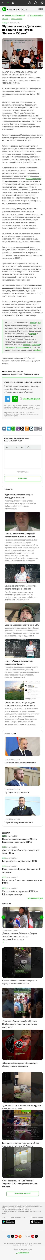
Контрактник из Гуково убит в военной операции (21, 870)
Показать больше (22, 1193)
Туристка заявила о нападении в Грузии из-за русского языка (21, 1107)
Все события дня (35, 898)
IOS (39, 323)
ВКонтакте (10, 347)
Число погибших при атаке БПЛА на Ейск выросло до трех (20, 893)
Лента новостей (16, 19)
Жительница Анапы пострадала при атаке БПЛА (22, 882)
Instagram (36, 345)
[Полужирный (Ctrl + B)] (6, 447)
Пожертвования (37, 1217)
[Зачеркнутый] (21, 447)
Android (33, 323)
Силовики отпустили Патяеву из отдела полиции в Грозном (20, 587)
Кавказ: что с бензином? (14, 15)
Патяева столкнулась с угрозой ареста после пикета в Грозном (20, 535)
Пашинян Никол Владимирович (20, 762)
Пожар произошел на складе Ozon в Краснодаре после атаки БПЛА (19, 840)
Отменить (22, 479)
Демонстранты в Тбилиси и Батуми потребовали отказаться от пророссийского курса (19, 936)
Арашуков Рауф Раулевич (17, 792)
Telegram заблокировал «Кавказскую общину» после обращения (20, 1064)
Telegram (32, 334)
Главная (5, 19)
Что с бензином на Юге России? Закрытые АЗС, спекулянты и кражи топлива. (19, 1183)
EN (8, 2)
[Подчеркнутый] (16, 447)
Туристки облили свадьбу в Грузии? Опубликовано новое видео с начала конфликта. (19, 1023)
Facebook (26, 345)
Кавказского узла (33, 179)
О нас (4, 1217)
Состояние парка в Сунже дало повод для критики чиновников (20, 704)
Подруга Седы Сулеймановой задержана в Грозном (19, 662)
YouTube (37, 350)
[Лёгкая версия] (13, 3)
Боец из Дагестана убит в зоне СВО (22, 624)
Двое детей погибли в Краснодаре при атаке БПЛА (20, 851)
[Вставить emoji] (28, 447)
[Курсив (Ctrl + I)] (11, 447)
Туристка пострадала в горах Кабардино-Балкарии (19, 496)
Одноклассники (22, 347)
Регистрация (22, 472)
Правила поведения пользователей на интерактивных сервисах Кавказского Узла (22, 1244)
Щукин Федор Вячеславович (19, 822)
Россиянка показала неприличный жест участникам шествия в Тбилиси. (21, 1144)
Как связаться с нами (18, 1217)
